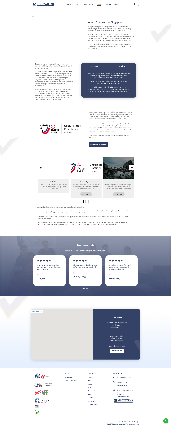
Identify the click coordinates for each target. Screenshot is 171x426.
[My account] (137, 4)
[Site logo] (43, 4)
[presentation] (40, 167)
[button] (83, 201)
